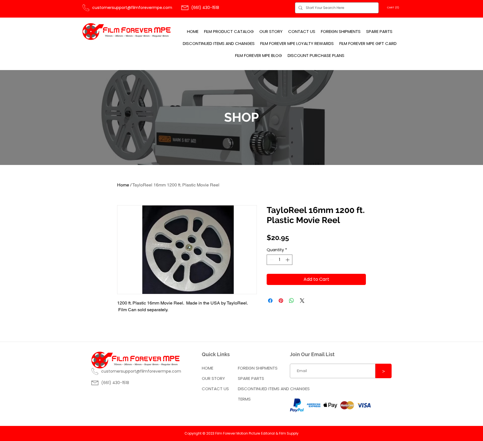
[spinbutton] (279, 260)
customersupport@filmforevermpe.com (132, 7)
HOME (207, 368)
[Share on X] (302, 300)
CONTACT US (215, 389)
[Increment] (288, 260)
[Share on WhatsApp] (291, 300)
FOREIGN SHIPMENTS (258, 368)
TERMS (244, 399)
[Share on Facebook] (270, 300)
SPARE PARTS (251, 378)
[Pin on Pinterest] (281, 300)
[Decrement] (270, 260)
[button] (394, 7)
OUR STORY (213, 378)
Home (123, 185)
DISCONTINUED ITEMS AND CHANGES (259, 389)
